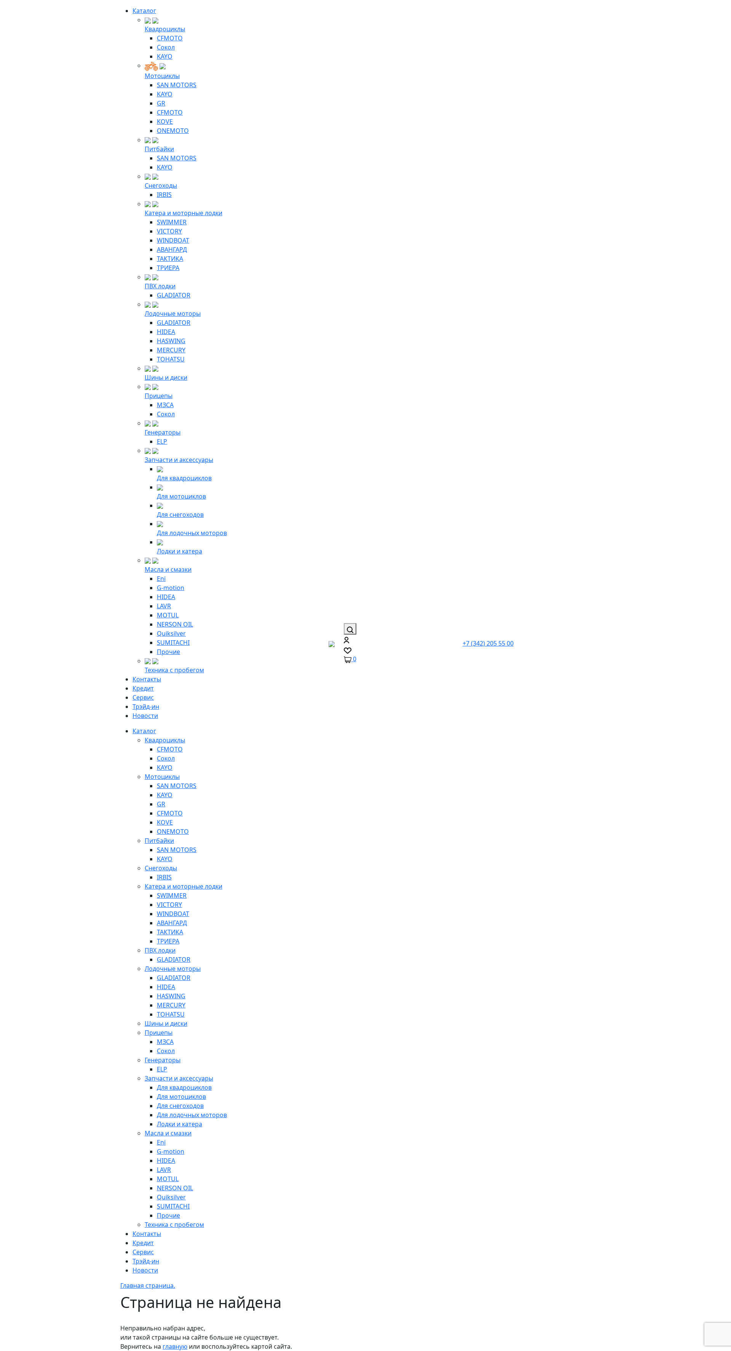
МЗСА (165, 405)
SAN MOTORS (176, 85)
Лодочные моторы (173, 313)
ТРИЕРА (168, 268)
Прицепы (158, 396)
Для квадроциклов (184, 478)
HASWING (171, 341)
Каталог (144, 10)
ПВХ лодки (160, 286)
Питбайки (159, 149)
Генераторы (162, 432)
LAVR (164, 606)
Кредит (143, 688)
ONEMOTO (173, 130)
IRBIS (164, 194)
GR (161, 103)
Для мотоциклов (181, 496)
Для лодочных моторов (192, 533)
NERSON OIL (175, 624)
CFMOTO (170, 38)
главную (175, 1346)
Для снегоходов (180, 514)
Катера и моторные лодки (183, 213)
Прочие (168, 652)
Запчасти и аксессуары (179, 460)
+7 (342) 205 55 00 (488, 643)
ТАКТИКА (170, 258)
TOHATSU (171, 359)
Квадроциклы (165, 29)
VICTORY (169, 231)
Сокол (166, 47)
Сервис (143, 697)
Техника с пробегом (174, 670)
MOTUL (168, 615)
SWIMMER (172, 222)
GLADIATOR (173, 295)
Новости (145, 715)
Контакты (146, 679)
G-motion (170, 588)
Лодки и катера (179, 551)
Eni (161, 578)
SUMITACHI (173, 642)
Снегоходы (161, 185)
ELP (162, 441)
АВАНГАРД (172, 249)
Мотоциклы (162, 76)
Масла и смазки (168, 569)
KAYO (164, 56)
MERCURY (171, 350)
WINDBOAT (173, 240)
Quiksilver (171, 633)
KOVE (165, 121)
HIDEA (166, 332)
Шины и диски (166, 377)
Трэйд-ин (145, 706)
